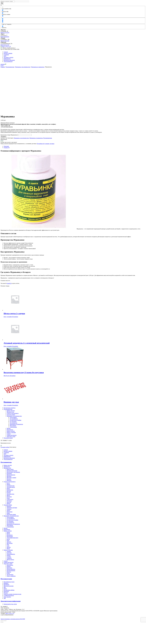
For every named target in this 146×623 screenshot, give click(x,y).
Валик (8, 532)
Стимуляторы (13, 427)
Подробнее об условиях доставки (45, 143)
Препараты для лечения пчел (22, 67)
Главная (6, 52)
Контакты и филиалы (9, 60)
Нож (8, 544)
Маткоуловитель (11, 474)
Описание (6, 146)
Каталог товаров (8, 53)
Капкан (9, 566)
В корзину (3, 136)
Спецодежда (10, 499)
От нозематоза (13, 423)
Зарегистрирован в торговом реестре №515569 (13, 619)
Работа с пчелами (11, 432)
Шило (8, 548)
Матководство (10, 412)
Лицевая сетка (10, 494)
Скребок (9, 556)
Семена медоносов (11, 435)
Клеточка (9, 552)
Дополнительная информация (11, 601)
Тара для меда (7, 596)
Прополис (6, 591)
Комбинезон (10, 489)
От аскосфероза (14, 418)
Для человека (13, 417)
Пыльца (6, 592)
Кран (8, 540)
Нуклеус (9, 479)
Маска (8, 495)
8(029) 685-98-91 (5, 36)
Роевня (8, 555)
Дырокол (9, 509)
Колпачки (9, 473)
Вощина (9, 506)
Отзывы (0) (7, 147)
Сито (8, 546)
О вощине (6, 54)
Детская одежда (11, 487)
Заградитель (10, 565)
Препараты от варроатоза (37, 67)
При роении (13, 425)
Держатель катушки (12, 507)
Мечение (9, 476)
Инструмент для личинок (13, 472)
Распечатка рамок (11, 514)
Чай (5, 598)
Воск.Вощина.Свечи (9, 581)
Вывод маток (10, 469)
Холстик (9, 502)
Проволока (9, 511)
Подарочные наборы (9, 590)
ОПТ (5, 56)
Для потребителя (8, 61)
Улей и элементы (11, 576)
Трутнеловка (10, 574)
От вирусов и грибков (15, 420)
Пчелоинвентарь (10, 67)
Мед (5, 587)
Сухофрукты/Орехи (9, 595)
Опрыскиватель (11, 554)
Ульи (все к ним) (11, 436)
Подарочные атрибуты (9, 407)
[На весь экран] (4, 620)
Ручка (8, 573)
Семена (9, 433)
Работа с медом (11, 431)
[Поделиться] (2, 620)
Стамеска (9, 558)
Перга (5, 588)
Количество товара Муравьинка (9, 135)
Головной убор (10, 485)
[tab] (74, 146)
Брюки (8, 484)
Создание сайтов (5, 447)
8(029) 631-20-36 (5, 45)
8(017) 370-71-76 (6, 46)
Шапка (8, 503)
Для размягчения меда (12, 537)
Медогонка (9, 543)
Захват (8, 510)
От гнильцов (13, 421)
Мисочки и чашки (11, 477)
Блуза (8, 483)
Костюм (9, 491)
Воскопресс (10, 535)
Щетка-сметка (10, 559)
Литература (7, 466)
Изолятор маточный (12, 470)
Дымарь (9, 551)
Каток (8, 539)
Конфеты (6, 583)
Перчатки (9, 496)
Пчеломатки (10, 429)
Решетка (9, 572)
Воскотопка (10, 536)
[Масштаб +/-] (5, 620)
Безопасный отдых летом (10, 604)
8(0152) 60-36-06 (5, 40)
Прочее (8, 428)
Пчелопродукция (8, 438)
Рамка (8, 513)
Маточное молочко (8, 586)
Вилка (8, 533)
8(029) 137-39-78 (5, 32)
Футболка (9, 500)
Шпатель (9, 480)
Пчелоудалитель (11, 569)
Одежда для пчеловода (12, 413)
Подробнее (15, 316)
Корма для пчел (11, 410)
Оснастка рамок (11, 414)
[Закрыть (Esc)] (1, 620)
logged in (9, 283)
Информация (7, 58)
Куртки (8, 492)
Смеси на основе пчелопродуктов (12, 594)
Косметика (6, 584)
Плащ (8, 498)
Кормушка (9, 567)
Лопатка (9, 541)
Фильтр (9, 547)
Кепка (8, 488)
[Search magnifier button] (2, 3)
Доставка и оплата (8, 57)
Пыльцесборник (11, 570)
